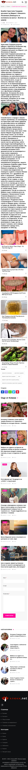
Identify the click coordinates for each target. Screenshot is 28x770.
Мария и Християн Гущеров (8, 376)
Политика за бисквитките (9, 725)
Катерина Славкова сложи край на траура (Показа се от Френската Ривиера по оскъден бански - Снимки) (13, 421)
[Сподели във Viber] (6, 391)
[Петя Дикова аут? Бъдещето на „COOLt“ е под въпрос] (14, 469)
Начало (3, 6)
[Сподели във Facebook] (2, 391)
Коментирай (9, 615)
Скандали (4, 742)
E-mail (4, 586)
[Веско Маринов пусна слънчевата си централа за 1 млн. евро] (14, 527)
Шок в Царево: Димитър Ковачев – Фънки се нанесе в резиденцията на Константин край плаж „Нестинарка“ (13, 565)
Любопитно (5, 745)
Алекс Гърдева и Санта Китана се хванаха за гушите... (17, 679)
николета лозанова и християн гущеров (12, 383)
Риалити (4, 748)
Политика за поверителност (9, 722)
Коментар (6, 593)
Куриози (4, 739)
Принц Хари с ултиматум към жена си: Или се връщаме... (17, 668)
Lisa (3, 22)
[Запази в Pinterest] (17, 391)
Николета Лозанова (7, 373)
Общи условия (6, 719)
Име (4, 578)
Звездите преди (6, 751)
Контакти (4, 716)
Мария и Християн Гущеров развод (10, 379)
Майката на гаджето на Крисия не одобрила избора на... (18, 657)
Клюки (8, 6)
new (19, 376)
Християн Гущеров (19, 373)
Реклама (4, 713)
